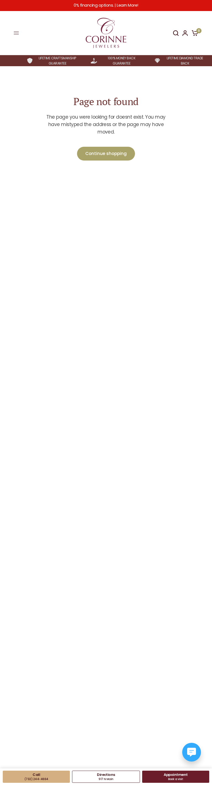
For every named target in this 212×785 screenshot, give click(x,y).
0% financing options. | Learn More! (106, 5)
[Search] (176, 33)
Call (36, 776)
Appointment (175, 776)
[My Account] (185, 33)
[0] (194, 33)
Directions (106, 776)
